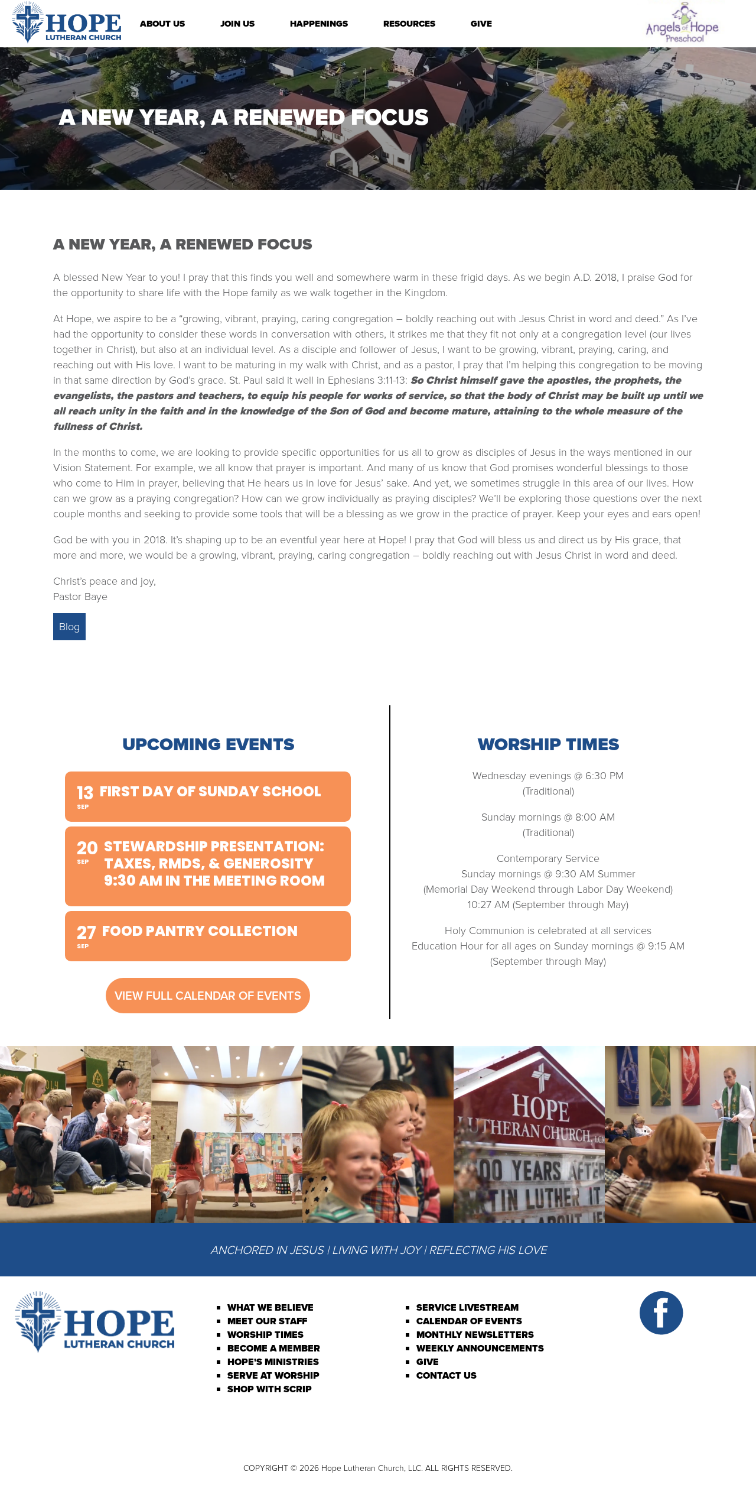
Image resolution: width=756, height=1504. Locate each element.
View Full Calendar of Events (208, 995)
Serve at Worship (273, 1375)
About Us (162, 23)
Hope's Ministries (273, 1362)
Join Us (237, 23)
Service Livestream (467, 1307)
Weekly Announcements (480, 1348)
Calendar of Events (469, 1321)
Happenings (319, 23)
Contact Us (446, 1375)
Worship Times (265, 1334)
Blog (69, 626)
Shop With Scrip (269, 1389)
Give (481, 23)
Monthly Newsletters (475, 1334)
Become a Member (273, 1348)
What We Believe (270, 1307)
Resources (409, 23)
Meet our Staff (267, 1321)
